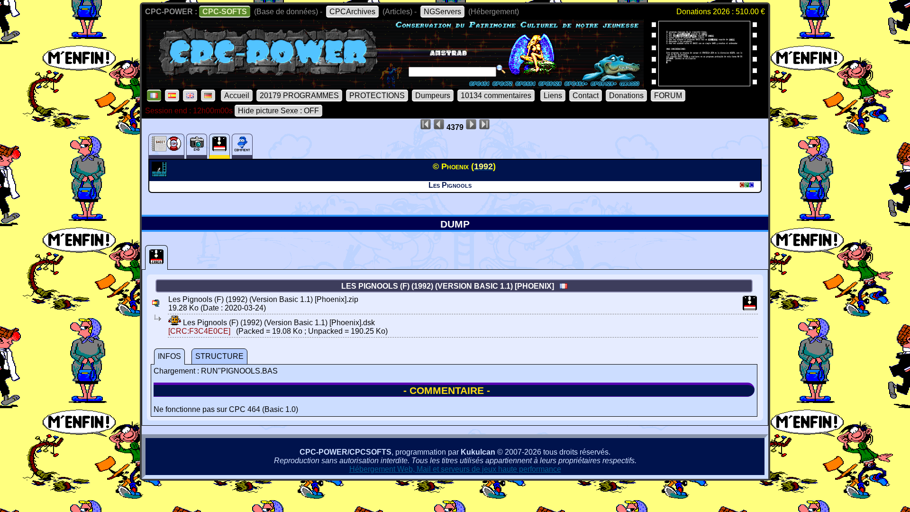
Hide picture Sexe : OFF (278, 111)
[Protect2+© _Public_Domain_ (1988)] (704, 83)
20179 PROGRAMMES (299, 95)
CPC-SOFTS (224, 12)
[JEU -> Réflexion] (160, 174)
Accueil (236, 95)
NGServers (442, 12)
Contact (586, 95)
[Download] (174, 323)
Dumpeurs (432, 95)
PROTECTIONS (377, 95)
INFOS (169, 356)
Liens (553, 95)
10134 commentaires (496, 95)
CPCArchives (352, 12)
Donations (626, 95)
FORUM (668, 95)
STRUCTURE (219, 356)
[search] (501, 69)
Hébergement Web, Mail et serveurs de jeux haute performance (455, 469)
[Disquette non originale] (156, 257)
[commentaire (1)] (242, 146)
